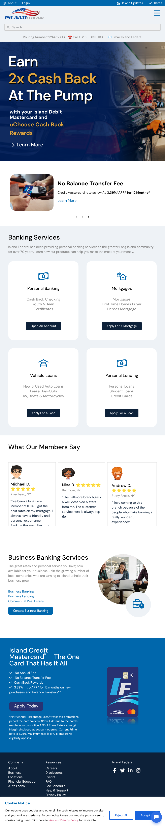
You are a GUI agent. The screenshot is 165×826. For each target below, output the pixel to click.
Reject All (121, 815)
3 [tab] (89, 217)
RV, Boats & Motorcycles (43, 396)
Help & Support (56, 790)
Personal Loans (121, 386)
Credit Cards (121, 396)
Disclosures (54, 772)
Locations (15, 777)
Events (50, 777)
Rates (158, 3)
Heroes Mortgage (121, 309)
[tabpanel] (82, 193)
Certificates (43, 309)
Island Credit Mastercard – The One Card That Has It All (44, 656)
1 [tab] (76, 217)
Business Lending (21, 596)
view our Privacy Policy (63, 820)
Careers (51, 768)
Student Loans (122, 391)
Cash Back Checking (43, 299)
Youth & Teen (43, 304)
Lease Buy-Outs (43, 391)
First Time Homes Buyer (121, 304)
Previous (5, 193)
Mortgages (122, 299)
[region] (82, 811)
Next (160, 193)
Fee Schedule (55, 786)
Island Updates (132, 3)
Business (14, 772)
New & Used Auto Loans (43, 386)
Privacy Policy (55, 795)
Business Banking (21, 591)
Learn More (67, 200)
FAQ (48, 781)
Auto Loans (16, 786)
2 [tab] (82, 217)
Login (26, 3)
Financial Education (22, 781)
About (12, 3)
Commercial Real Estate (26, 601)
